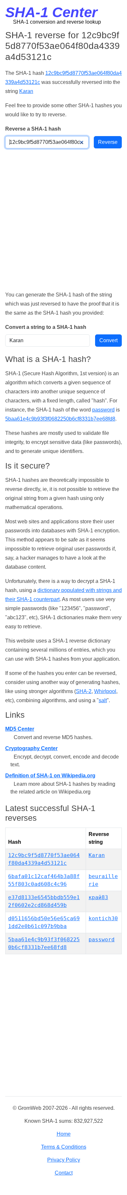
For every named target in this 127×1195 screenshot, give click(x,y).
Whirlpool (105, 691)
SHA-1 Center (51, 12)
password (103, 409)
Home (64, 1134)
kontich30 (103, 918)
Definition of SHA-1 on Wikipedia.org (50, 775)
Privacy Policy (63, 1160)
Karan (26, 91)
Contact (64, 1173)
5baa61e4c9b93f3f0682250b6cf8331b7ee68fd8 (60, 419)
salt (103, 700)
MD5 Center (19, 729)
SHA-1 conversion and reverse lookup (57, 22)
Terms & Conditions (63, 1147)
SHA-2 (84, 691)
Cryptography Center (31, 748)
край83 (98, 897)
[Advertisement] (63, 219)
